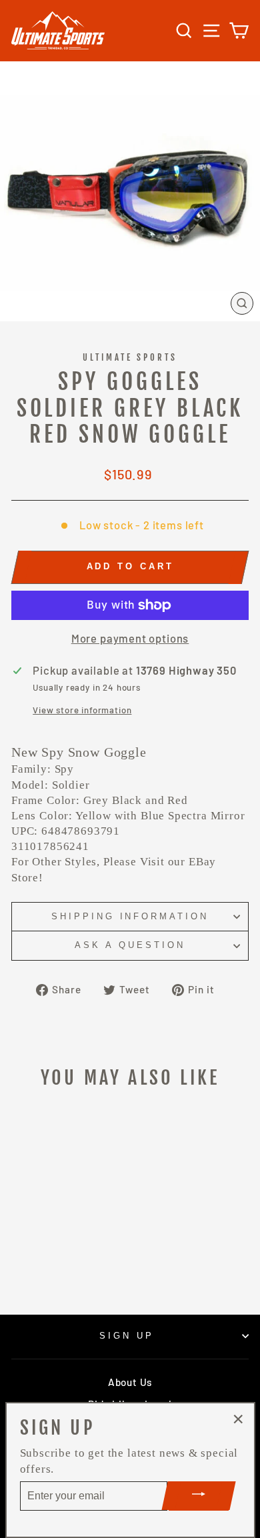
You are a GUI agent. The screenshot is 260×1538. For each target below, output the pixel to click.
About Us (130, 1382)
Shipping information (130, 916)
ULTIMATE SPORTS (130, 357)
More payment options (130, 638)
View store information (82, 710)
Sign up (126, 1336)
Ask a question (130, 945)
